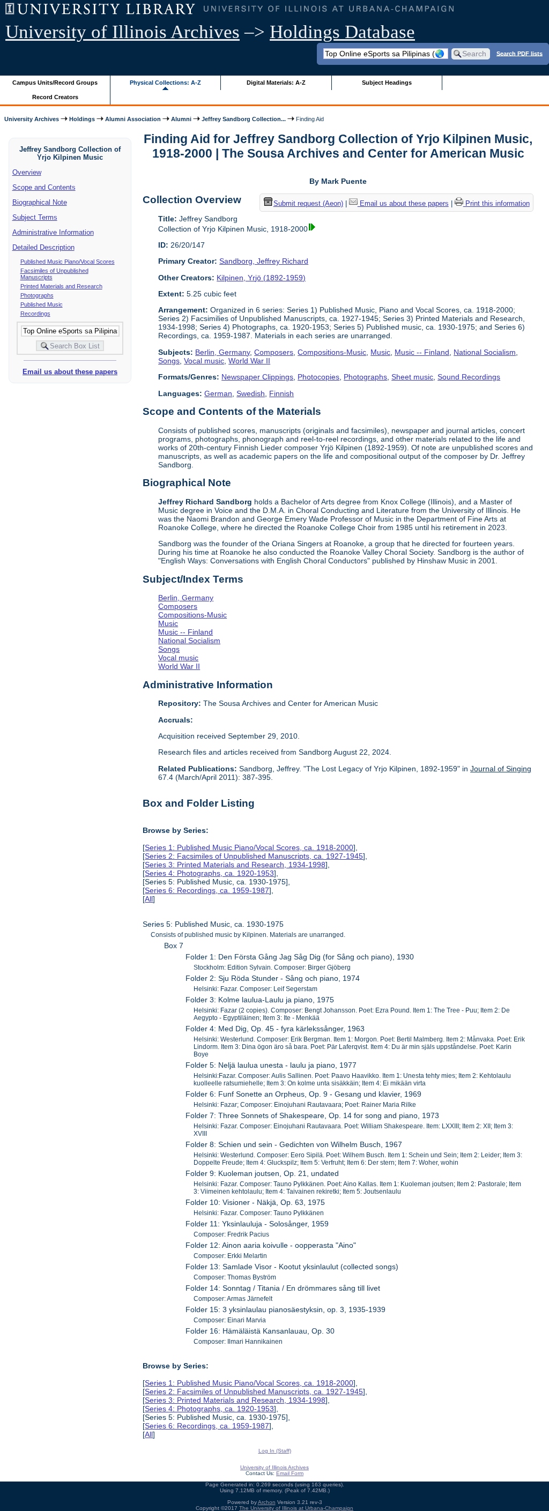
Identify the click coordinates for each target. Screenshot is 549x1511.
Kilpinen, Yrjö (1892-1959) (261, 277)
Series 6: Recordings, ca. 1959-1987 (207, 890)
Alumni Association (133, 119)
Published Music (41, 304)
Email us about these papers (70, 372)
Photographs (37, 295)
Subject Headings (387, 82)
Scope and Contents (44, 187)
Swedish (250, 393)
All (149, 899)
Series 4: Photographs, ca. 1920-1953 (209, 873)
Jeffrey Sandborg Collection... (244, 119)
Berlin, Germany (222, 352)
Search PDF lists (519, 53)
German (218, 393)
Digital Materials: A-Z (276, 82)
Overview (26, 172)
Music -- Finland (422, 352)
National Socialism (485, 352)
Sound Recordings (468, 377)
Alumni (181, 119)
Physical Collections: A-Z (165, 82)
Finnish (281, 393)
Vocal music (204, 360)
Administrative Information (53, 232)
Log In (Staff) (274, 1451)
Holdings (82, 119)
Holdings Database (342, 31)
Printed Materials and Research (61, 286)
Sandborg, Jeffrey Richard (263, 261)
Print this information (496, 203)
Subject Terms (34, 217)
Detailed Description (43, 247)
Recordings (35, 313)
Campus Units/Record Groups (55, 82)
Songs (169, 360)
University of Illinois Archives (122, 31)
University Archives (31, 119)
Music (380, 352)
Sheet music (412, 377)
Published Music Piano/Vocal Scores (67, 261)
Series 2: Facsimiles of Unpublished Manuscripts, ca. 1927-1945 (254, 856)
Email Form (289, 1473)
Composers (273, 352)
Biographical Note (39, 202)
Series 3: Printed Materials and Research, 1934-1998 (235, 864)
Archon (267, 1502)
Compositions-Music (332, 352)
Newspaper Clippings (257, 377)
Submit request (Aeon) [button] (308, 203)
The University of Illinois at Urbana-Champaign (296, 1508)
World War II (249, 360)
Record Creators (55, 97)
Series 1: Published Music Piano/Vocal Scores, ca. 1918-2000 (249, 847)
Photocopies (318, 377)
